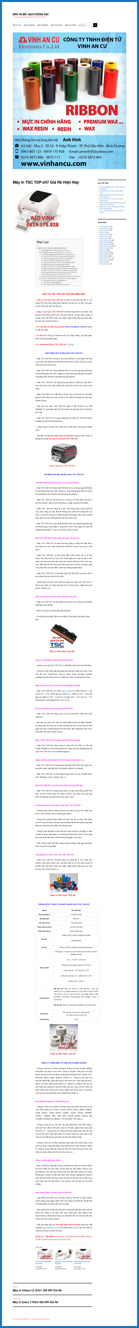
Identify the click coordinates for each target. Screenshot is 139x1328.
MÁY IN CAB (103, 232)
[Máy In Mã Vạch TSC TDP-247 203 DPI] (83, 1254)
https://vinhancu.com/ (51, 1228)
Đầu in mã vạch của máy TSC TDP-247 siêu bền (58, 258)
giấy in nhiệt (67, 691)
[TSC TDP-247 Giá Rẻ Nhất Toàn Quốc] (44, 1254)
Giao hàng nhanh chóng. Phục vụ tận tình (56, 284)
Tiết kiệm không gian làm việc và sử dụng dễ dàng (59, 255)
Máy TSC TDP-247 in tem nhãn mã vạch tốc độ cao (59, 257)
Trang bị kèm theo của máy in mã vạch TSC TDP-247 (60, 272)
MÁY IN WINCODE (104, 252)
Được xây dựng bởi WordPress (40, 1319)
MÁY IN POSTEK (56, 25)
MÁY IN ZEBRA (42, 25)
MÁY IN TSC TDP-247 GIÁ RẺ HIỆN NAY (52, 248)
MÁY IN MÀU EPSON (105, 240)
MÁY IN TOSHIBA (104, 248)
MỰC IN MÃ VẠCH (104, 260)
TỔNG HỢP (102, 262)
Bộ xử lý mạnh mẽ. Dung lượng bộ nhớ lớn (57, 264)
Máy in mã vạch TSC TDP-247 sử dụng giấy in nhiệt (59, 262)
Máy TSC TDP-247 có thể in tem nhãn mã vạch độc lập (60, 270)
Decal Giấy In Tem (105, 226)
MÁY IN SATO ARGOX (105, 246)
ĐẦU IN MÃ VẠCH (104, 264)
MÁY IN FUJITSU (104, 236)
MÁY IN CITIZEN (70, 25)
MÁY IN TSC (17, 25)
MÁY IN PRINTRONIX (105, 244)
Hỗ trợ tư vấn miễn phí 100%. (53, 282)
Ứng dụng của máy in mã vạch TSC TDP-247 (57, 274)
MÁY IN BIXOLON (104, 230)
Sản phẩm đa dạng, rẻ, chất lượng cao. (55, 280)
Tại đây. (71, 344)
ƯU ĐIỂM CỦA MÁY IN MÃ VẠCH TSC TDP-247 (56, 253)
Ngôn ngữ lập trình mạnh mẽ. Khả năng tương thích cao (61, 268)
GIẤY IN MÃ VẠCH (104, 228)
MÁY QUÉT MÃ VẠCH (105, 258)
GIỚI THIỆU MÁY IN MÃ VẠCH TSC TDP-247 (55, 250)
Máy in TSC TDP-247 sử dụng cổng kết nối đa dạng (59, 266)
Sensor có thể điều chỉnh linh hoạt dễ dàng (57, 260)
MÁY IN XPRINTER (105, 254)
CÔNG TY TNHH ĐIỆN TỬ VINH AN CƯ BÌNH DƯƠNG (58, 278)
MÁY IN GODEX (29, 25)
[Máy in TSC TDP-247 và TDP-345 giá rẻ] (64, 1254)
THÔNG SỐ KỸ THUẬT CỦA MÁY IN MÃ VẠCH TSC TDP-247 (61, 276)
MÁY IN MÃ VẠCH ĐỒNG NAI (31, 14)
